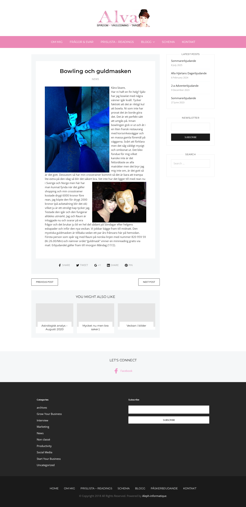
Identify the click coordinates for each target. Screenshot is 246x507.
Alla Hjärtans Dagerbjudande (189, 73)
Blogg (146, 42)
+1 (99, 265)
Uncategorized (46, 465)
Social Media (44, 452)
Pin (131, 265)
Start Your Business (49, 458)
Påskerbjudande (164, 488)
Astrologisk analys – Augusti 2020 (54, 327)
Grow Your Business (49, 414)
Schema (168, 42)
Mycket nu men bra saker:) (95, 327)
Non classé (43, 439)
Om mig (56, 42)
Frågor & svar (81, 42)
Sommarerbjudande (183, 61)
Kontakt (188, 42)
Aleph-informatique (154, 496)
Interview (42, 420)
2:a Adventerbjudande (184, 85)
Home (54, 488)
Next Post (149, 282)
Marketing (43, 426)
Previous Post (44, 282)
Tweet (84, 265)
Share (66, 265)
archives (42, 407)
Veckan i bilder (136, 325)
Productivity (44, 446)
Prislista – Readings (117, 42)
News (95, 79)
